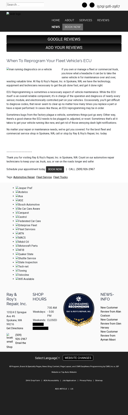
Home (56, 20)
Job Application (69, 380)
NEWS (56, 27)
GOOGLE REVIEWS (64, 39)
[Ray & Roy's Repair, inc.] (79, 319)
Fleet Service (44, 177)
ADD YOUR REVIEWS (64, 47)
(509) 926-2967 (109, 6)
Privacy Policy (86, 380)
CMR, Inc (109, 366)
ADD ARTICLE (61, 389)
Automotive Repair (24, 177)
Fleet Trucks (60, 177)
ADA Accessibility (51, 380)
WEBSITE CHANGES (78, 358)
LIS (71, 389)
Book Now (72, 27)
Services (85, 20)
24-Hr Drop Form (33, 380)
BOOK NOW (55, 169)
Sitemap (98, 380)
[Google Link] (92, 5)
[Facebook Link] (84, 5)
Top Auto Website (68, 372)
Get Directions (14, 328)
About (69, 20)
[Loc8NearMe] (79, 301)
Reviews (103, 20)
